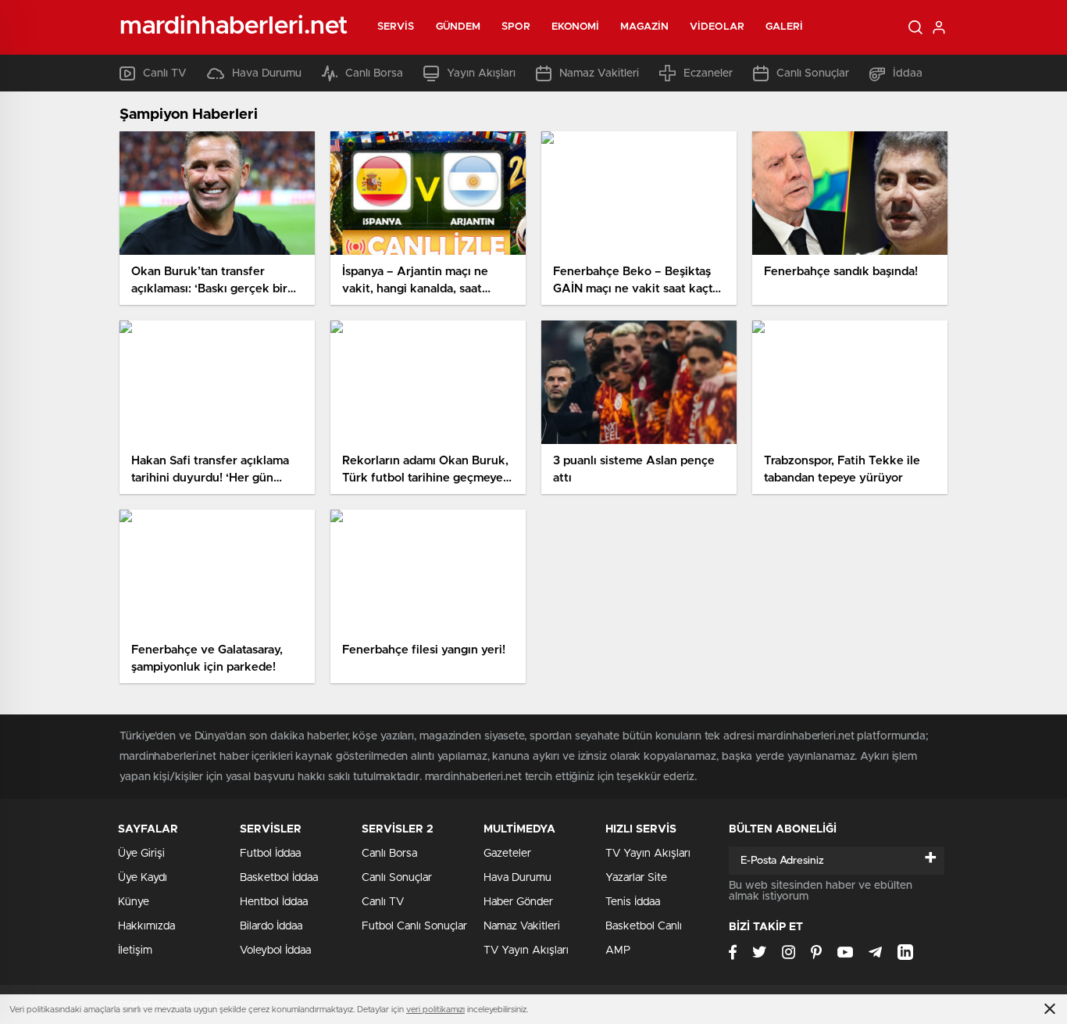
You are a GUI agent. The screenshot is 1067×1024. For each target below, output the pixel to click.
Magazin (644, 27)
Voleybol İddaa (275, 950)
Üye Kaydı (142, 877)
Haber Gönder (518, 902)
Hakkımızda (146, 926)
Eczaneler (708, 73)
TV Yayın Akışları (526, 950)
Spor (515, 27)
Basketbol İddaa (279, 877)
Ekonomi (575, 27)
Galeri (784, 27)
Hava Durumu (267, 73)
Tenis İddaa (632, 902)
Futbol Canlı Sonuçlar (414, 926)
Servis (396, 27)
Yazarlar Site (636, 877)
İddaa (907, 73)
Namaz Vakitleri (599, 73)
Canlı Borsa (374, 73)
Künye (133, 902)
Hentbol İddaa (274, 902)
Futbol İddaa (270, 853)
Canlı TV (165, 73)
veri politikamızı (435, 1009)
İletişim (135, 950)
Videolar (717, 27)
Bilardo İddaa (271, 926)
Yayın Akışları (481, 73)
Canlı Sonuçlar (812, 73)
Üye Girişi (141, 853)
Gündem (458, 27)
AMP (617, 950)
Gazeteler (507, 853)
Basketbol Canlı (643, 926)
